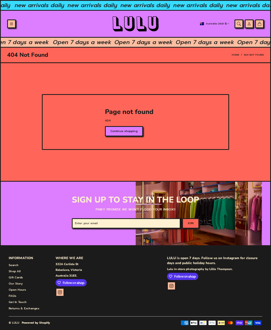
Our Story (16, 284)
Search (14, 265)
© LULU (14, 323)
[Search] (238, 23)
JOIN (191, 223)
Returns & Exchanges (24, 308)
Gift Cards (16, 277)
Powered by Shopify (36, 323)
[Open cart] (259, 23)
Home (235, 55)
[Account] (249, 23)
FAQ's (12, 296)
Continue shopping (124, 131)
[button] (11, 23)
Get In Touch (18, 302)
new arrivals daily (37, 5)
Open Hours (17, 290)
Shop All (14, 271)
